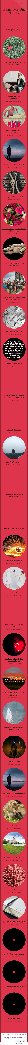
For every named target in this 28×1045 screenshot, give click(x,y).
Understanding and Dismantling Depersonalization (14, 495)
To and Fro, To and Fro (14, 430)
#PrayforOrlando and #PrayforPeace (14, 954)
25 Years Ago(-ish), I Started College (14, 858)
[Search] (18, 3)
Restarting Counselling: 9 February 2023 (14, 97)
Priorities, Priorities (14, 1018)
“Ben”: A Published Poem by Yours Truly (14, 922)
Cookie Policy (7, 1038)
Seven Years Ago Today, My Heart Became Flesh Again (14, 660)
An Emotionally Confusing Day (14, 462)
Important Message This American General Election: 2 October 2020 (14, 397)
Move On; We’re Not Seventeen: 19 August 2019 (14, 694)
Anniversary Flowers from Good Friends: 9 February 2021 (14, 230)
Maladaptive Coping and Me (14, 560)
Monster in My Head (14, 761)
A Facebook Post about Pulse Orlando (14, 986)
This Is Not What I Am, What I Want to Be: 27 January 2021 (14, 264)
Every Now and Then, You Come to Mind (14, 793)
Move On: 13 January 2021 (14, 331)
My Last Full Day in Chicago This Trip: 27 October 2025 (14, 63)
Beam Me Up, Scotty (14, 11)
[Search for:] (23, 3)
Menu (15, 3)
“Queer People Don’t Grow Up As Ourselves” (14, 626)
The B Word (14, 825)
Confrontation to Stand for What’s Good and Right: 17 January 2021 (14, 298)
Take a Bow (14, 592)
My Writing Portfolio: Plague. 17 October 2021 (14, 131)
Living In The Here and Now (14, 890)
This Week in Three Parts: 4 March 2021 (14, 165)
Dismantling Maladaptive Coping (14, 528)
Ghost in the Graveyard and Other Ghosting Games (14, 728)
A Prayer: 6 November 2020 (14, 363)
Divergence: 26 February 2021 (14, 197)
